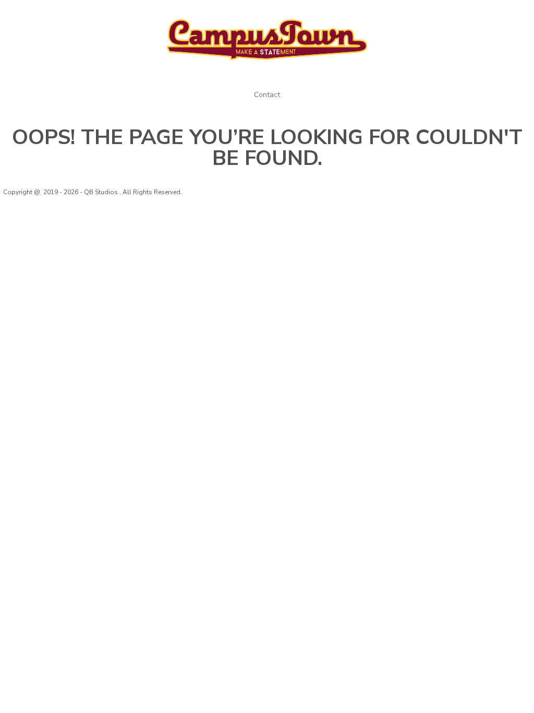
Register (446, 14)
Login (407, 14)
